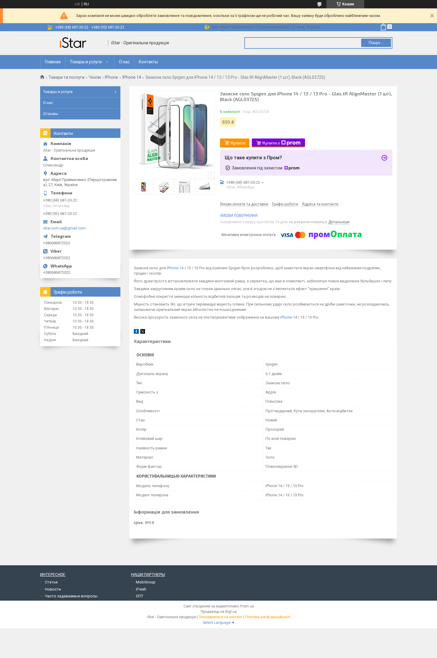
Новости (53, 589)
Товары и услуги (86, 61)
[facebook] (136, 332)
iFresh (141, 589)
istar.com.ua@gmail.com (64, 228)
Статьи (51, 582)
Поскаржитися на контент (220, 617)
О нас (124, 61)
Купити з (271, 142)
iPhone (286, 317)
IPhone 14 (131, 77)
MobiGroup (145, 582)
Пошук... (376, 42)
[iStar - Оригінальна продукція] (74, 43)
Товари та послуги (66, 77)
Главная (53, 61)
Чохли (95, 77)
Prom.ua (247, 606)
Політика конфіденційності (267, 617)
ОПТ (139, 596)
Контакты (148, 61)
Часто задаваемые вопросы (71, 596)
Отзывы (50, 113)
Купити (238, 142)
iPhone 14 (175, 268)
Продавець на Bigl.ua (219, 612)
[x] (142, 332)
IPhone (111, 77)
